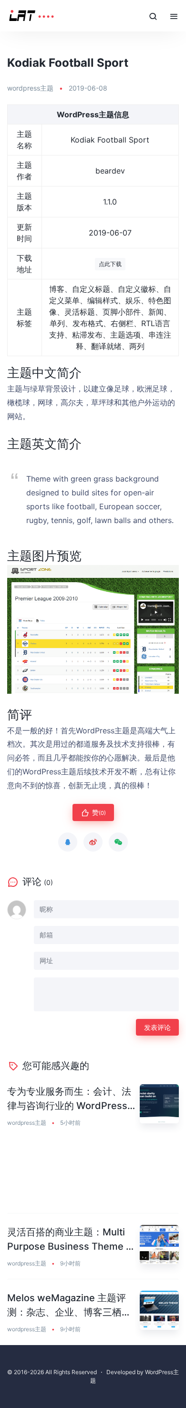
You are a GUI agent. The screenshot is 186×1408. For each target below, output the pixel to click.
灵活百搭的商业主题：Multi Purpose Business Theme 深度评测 (71, 1240)
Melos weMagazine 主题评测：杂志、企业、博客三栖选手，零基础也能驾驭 (69, 1305)
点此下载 (110, 263)
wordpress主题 (30, 88)
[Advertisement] (93, 1176)
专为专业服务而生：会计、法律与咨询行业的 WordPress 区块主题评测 (69, 1099)
